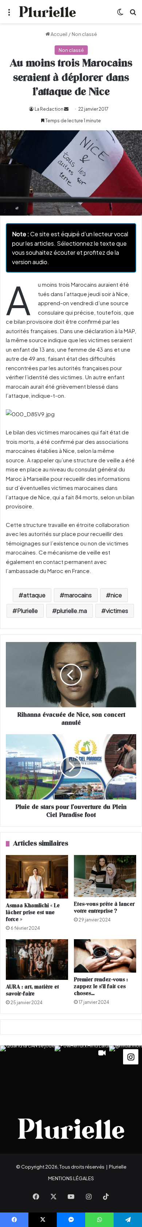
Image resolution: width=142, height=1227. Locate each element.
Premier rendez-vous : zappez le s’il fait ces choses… (101, 986)
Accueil (58, 34)
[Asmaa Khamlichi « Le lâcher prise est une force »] (37, 877)
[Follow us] (131, 1056)
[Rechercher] (133, 14)
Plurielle (27, 610)
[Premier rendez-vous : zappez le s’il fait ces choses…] (105, 956)
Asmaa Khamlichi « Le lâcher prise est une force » (33, 912)
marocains (78, 595)
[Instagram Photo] (27, 1073)
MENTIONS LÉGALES (71, 1178)
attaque (34, 595)
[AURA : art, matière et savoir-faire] (37, 959)
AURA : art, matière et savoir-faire (32, 990)
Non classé (84, 34)
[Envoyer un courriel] (66, 109)
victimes (117, 610)
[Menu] (9, 14)
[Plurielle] (47, 11)
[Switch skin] (120, 14)
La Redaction (49, 109)
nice (116, 595)
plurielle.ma (72, 610)
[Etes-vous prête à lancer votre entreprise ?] (105, 876)
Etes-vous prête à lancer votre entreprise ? (104, 907)
